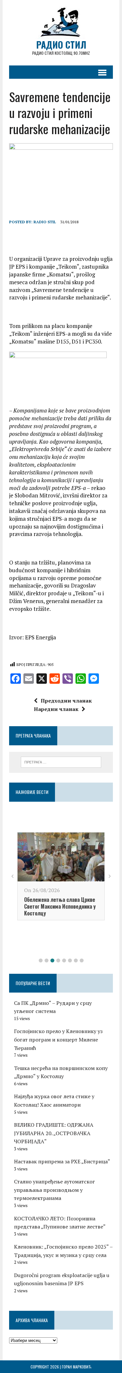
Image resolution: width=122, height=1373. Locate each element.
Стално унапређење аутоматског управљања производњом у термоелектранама (54, 1190)
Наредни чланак (56, 709)
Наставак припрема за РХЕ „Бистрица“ (62, 1161)
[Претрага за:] (61, 761)
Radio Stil (45, 221)
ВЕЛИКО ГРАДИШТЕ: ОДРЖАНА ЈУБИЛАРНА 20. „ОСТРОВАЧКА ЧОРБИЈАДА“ (53, 1133)
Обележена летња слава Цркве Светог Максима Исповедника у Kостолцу (60, 906)
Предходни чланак (66, 700)
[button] (41, 960)
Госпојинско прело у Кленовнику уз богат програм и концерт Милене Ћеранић (58, 1039)
